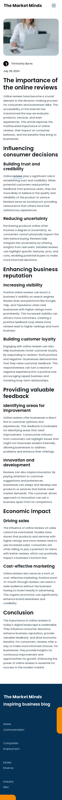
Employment (11, 749)
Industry (8, 782)
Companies (10, 743)
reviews (17, 176)
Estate (7, 762)
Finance (8, 768)
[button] (54, 5)
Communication (13, 730)
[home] (22, 5)
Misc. (6, 787)
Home (7, 724)
